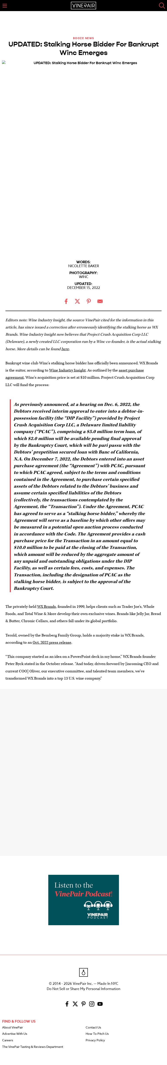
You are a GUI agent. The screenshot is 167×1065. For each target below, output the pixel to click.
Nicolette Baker (83, 266)
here (65, 349)
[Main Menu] (5, 5)
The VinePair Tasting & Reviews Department (32, 1047)
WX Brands (46, 606)
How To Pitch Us (97, 1034)
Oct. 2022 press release (52, 642)
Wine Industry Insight (67, 370)
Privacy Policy (95, 1040)
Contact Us (93, 1027)
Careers (7, 1040)
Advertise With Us (14, 1034)
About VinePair (12, 1027)
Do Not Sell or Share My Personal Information (83, 989)
